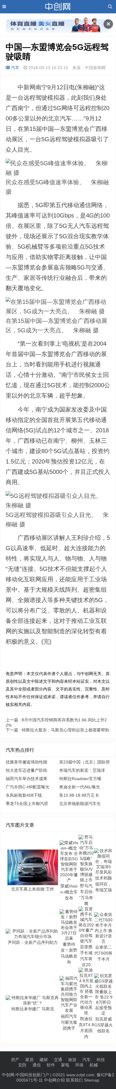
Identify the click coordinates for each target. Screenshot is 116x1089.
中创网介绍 (54, 1080)
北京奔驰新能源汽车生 (80, 803)
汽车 (15, 67)
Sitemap (91, 1080)
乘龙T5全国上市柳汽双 (27, 803)
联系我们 (74, 1080)
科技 (101, 1059)
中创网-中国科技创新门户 (25, 1074)
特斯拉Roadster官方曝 (80, 778)
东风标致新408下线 (24, 795)
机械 (94, 1065)
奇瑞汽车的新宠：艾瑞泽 (82, 770)
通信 (36, 1065)
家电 (65, 1065)
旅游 (72, 1059)
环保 (79, 1065)
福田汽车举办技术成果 (26, 778)
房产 (15, 1059)
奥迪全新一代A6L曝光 (79, 787)
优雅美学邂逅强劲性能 (26, 762)
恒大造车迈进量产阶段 (26, 770)
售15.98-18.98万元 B (78, 795)
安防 (22, 1065)
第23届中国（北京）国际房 (84, 762)
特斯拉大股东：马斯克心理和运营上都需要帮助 (57, 730)
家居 (29, 1059)
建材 (44, 1059)
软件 (51, 1065)
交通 (58, 1059)
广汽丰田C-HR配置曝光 (27, 787)
